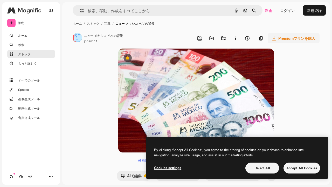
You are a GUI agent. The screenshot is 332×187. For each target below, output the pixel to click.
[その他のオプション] (235, 38)
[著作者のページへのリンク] (77, 38)
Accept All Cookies (301, 167)
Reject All (262, 167)
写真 (107, 23)
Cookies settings (167, 167)
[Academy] (21, 176)
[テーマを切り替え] (30, 176)
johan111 (91, 41)
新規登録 (314, 10)
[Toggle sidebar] (51, 10)
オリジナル (154, 58)
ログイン (287, 10)
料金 (268, 10)
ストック (93, 23)
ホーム (77, 23)
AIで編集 (131, 177)
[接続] (11, 176)
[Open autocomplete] (80, 10)
